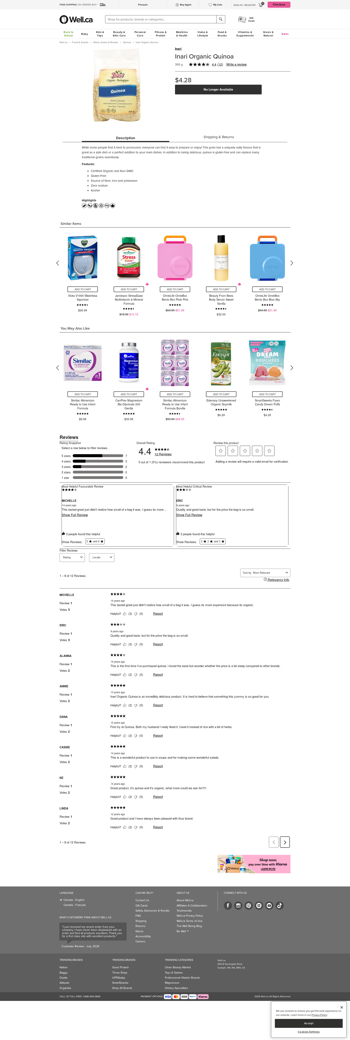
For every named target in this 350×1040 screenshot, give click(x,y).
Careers (140, 941)
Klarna (139, 931)
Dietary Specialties (176, 988)
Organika (65, 988)
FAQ (138, 916)
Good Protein (120, 967)
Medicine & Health (182, 33)
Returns (140, 926)
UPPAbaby (118, 978)
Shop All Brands (122, 988)
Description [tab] (125, 138)
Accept (309, 1023)
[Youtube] (269, 905)
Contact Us (142, 900)
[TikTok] (279, 905)
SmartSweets (120, 983)
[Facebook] (228, 905)
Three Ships (119, 973)
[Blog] (259, 905)
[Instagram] (238, 905)
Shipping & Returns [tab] (219, 137)
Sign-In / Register (244, 5)
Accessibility (143, 936)
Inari (178, 49)
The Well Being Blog (189, 926)
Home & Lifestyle (202, 33)
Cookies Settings (309, 1032)
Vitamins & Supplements (245, 33)
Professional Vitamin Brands (182, 978)
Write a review (236, 64)
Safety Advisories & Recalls (153, 911)
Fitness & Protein (160, 33)
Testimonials (184, 911)
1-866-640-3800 (91, 996)
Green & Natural (268, 33)
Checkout (279, 4)
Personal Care (140, 33)
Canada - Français (75, 905)
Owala (63, 978)
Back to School (68, 33)
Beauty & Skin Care (119, 33)
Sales (285, 34)
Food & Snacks (222, 33)
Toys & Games (174, 973)
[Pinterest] (248, 905)
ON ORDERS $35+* (79, 4)
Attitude (64, 983)
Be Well (183, 931)
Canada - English (74, 900)
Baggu (64, 973)
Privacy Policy (319, 1015)
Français (143, 4)
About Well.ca (185, 900)
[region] (309, 1019)
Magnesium (172, 983)
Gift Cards (142, 905)
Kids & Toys (100, 33)
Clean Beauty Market (178, 967)
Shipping (141, 921)
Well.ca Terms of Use (190, 921)
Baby (84, 34)
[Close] (341, 1007)
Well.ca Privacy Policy (190, 916)
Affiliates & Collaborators (192, 905)
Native (63, 967)
